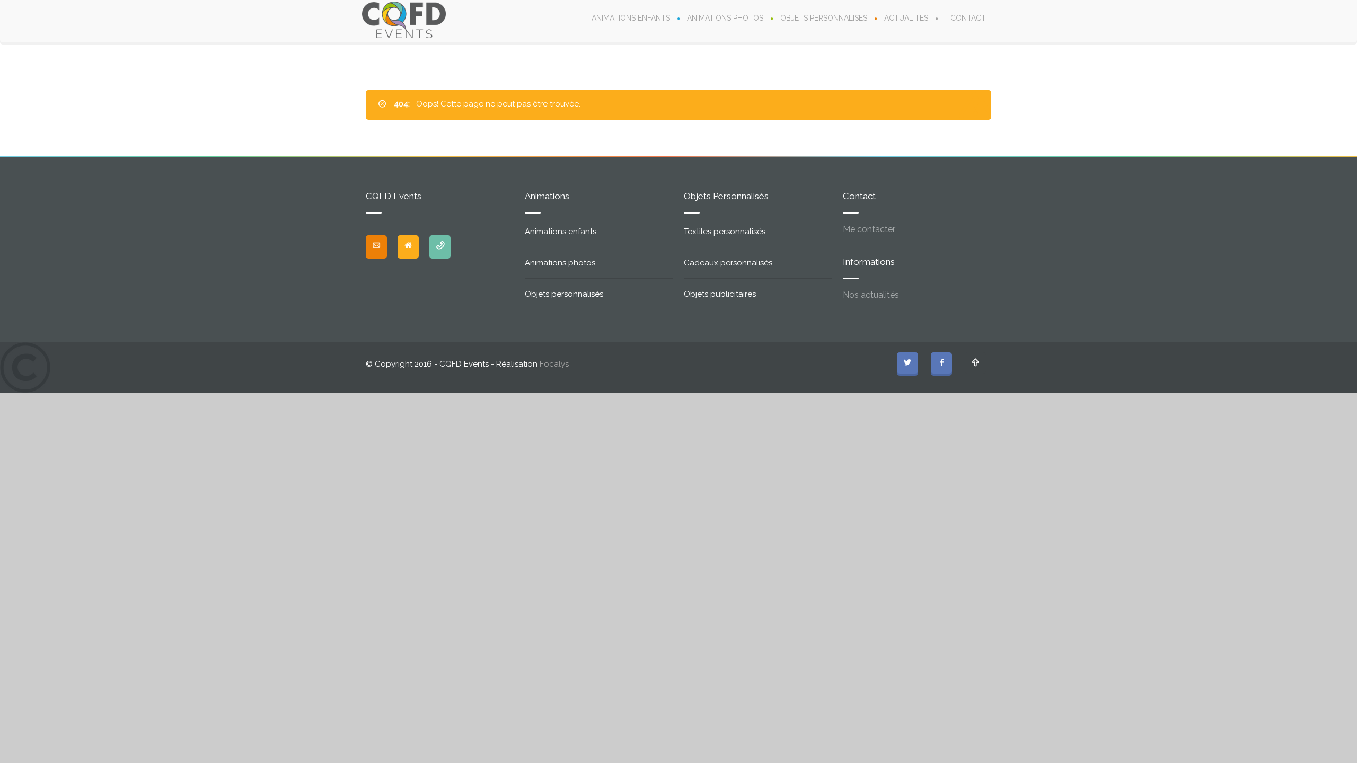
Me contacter (869, 229)
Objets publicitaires (720, 294)
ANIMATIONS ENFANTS (631, 18)
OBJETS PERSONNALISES (823, 18)
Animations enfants (560, 231)
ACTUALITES (906, 18)
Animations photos (560, 263)
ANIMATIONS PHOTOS (725, 18)
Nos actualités (871, 295)
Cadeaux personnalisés (728, 263)
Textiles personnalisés (724, 231)
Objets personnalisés (564, 294)
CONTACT (968, 18)
